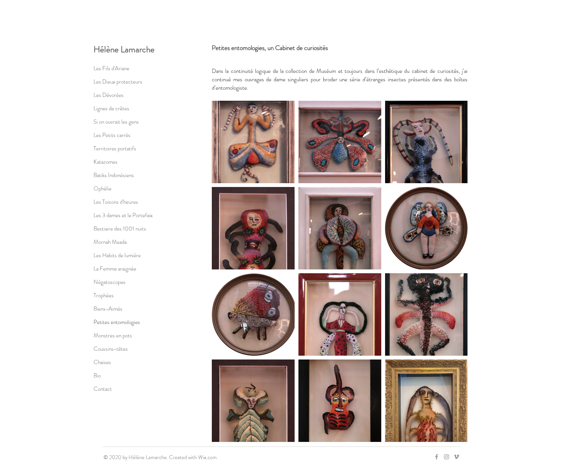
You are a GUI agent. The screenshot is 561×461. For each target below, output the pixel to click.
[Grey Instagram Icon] (446, 456)
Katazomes (106, 162)
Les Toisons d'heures (116, 202)
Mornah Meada (110, 242)
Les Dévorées (109, 95)
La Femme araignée (115, 268)
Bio (97, 375)
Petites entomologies (117, 322)
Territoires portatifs (115, 148)
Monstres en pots (113, 335)
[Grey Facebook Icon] (436, 456)
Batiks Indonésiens (114, 175)
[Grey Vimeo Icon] (456, 456)
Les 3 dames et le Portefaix (123, 215)
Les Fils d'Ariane (111, 68)
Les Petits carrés (112, 135)
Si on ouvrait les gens (116, 122)
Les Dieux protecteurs (118, 81)
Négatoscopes (110, 282)
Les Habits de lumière (117, 255)
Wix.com (207, 457)
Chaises (102, 362)
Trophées (104, 295)
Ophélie (102, 188)
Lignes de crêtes (111, 108)
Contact (103, 389)
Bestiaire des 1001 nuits (120, 228)
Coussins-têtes (111, 349)
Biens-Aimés (108, 309)
